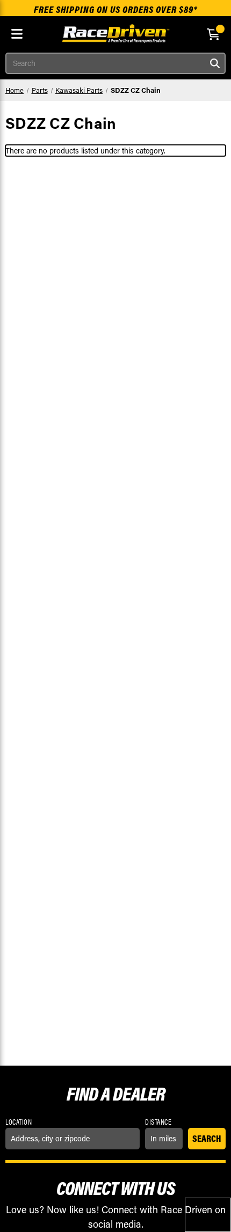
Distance (158, 1122)
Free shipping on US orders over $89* (116, 9)
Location (18, 1122)
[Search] (215, 63)
